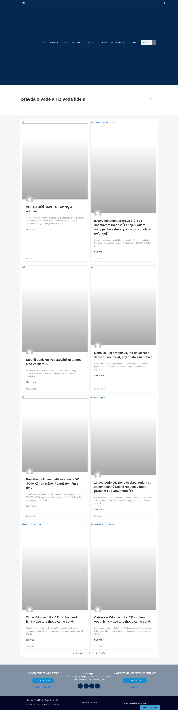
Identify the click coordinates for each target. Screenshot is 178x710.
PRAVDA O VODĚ (56, 704)
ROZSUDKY (76, 42)
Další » (102, 653)
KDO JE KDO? (89, 42)
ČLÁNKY (47, 687)
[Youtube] (86, 686)
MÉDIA (65, 42)
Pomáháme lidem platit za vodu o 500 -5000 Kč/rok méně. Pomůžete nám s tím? (53, 483)
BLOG (44, 42)
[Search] (154, 42)
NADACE (104, 42)
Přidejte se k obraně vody (89, 702)
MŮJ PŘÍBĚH (54, 42)
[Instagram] (91, 686)
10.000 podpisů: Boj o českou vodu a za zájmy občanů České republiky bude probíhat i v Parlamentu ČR (122, 487)
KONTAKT (134, 42)
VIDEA (38, 687)
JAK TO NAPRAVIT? (117, 42)
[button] (151, 99)
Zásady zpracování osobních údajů (135, 703)
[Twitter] (97, 686)
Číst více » (31, 230)
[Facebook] (80, 686)
